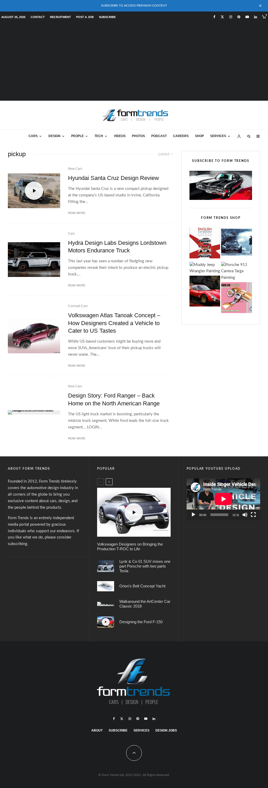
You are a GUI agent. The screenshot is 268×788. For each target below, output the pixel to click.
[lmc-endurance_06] (34, 259)
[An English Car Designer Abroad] (204, 244)
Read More (76, 212)
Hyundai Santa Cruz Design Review (113, 178)
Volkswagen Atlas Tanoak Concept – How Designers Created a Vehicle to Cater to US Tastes (114, 323)
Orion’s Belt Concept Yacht (142, 586)
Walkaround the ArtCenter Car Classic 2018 (144, 603)
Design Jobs (166, 730)
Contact (38, 17)
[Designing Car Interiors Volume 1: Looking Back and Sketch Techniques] (236, 298)
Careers (181, 136)
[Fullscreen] (253, 514)
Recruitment (60, 17)
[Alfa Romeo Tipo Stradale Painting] (204, 292)
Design (54, 136)
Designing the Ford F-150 (141, 622)
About (97, 730)
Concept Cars (78, 306)
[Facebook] (214, 17)
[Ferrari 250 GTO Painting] (236, 244)
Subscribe (107, 17)
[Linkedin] (256, 17)
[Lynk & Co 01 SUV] (105, 566)
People (77, 136)
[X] (222, 17)
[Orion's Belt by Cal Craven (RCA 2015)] (105, 586)
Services (218, 136)
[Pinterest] (239, 17)
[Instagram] (231, 17)
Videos (120, 136)
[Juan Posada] (105, 604)
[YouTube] (247, 17)
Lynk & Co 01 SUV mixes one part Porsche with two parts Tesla (144, 566)
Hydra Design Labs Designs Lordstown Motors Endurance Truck (117, 247)
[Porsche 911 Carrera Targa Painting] (236, 271)
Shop (199, 136)
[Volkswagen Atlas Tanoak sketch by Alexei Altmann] (34, 336)
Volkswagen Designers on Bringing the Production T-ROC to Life (130, 546)
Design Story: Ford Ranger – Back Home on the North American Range (114, 399)
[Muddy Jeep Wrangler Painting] (204, 268)
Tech (98, 136)
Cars (33, 136)
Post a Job (85, 17)
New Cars (75, 169)
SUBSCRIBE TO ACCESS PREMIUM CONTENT (134, 5)
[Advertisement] (134, 61)
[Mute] (245, 514)
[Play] (193, 514)
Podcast (159, 136)
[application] (223, 499)
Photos (138, 136)
